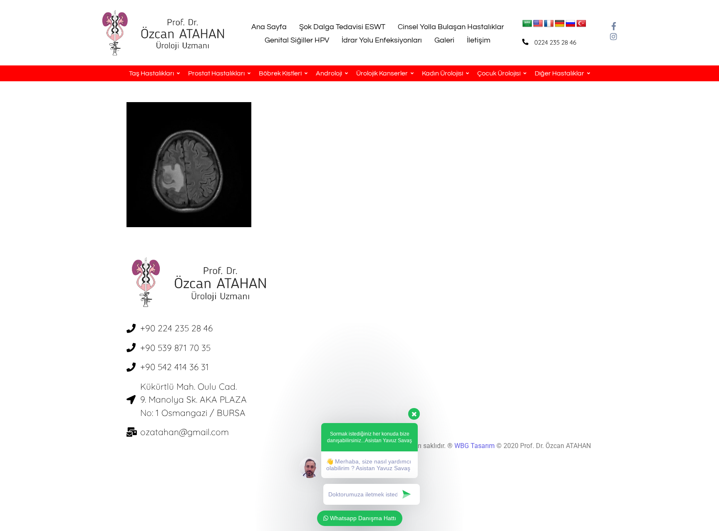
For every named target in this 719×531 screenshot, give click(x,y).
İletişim (479, 40)
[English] (538, 24)
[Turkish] (581, 24)
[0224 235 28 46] (525, 42)
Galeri (444, 40)
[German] (560, 24)
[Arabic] (527, 24)
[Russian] (570, 24)
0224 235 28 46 (555, 42)
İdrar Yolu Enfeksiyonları (382, 40)
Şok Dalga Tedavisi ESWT (342, 27)
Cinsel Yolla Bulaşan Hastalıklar (451, 27)
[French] (549, 24)
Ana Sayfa (269, 27)
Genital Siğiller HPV (297, 40)
